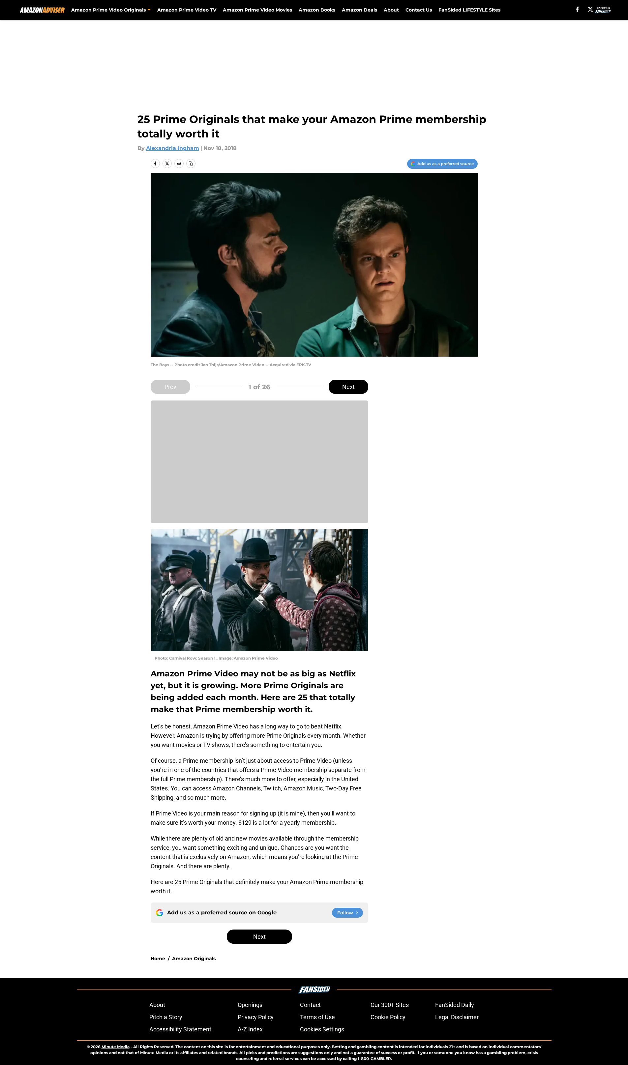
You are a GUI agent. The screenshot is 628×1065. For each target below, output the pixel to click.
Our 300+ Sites (390, 1004)
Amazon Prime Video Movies (257, 10)
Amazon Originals (194, 958)
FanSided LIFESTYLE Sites (469, 10)
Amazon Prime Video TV (186, 10)
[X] (590, 9)
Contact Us (418, 10)
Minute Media (116, 1046)
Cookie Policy (388, 1017)
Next (348, 386)
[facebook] (577, 9)
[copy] (190, 163)
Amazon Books (317, 10)
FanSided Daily (454, 1004)
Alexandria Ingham (172, 148)
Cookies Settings (322, 1029)
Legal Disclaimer (457, 1017)
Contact (310, 1004)
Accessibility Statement (180, 1029)
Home (158, 958)
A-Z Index (250, 1029)
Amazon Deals (359, 10)
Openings (250, 1004)
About (391, 10)
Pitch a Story (165, 1017)
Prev (170, 386)
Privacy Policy (256, 1017)
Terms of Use (317, 1017)
